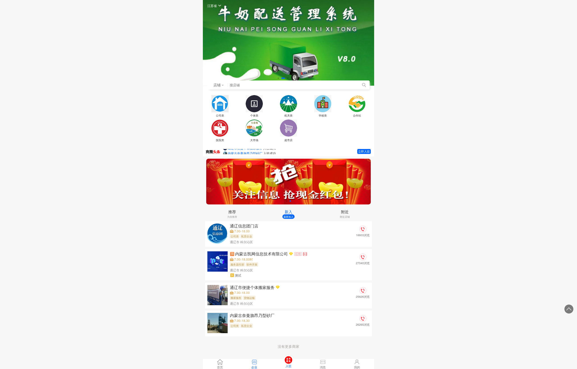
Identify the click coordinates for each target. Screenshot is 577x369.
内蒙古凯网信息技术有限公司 (262, 254)
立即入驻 (364, 151)
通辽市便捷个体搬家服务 (253, 287)
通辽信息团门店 (244, 226)
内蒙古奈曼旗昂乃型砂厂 (253, 315)
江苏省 (212, 5)
